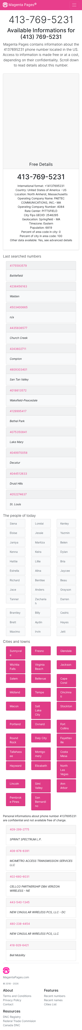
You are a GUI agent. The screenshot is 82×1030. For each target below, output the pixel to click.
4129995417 (18, 411)
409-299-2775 (19, 829)
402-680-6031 (19, 876)
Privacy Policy (12, 1000)
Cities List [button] (50, 1004)
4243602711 (18, 348)
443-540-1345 (20, 902)
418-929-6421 (19, 945)
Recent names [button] (53, 1000)
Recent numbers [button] (54, 996)
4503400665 (19, 307)
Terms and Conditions (17, 996)
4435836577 (18, 328)
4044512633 (18, 473)
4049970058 (18, 452)
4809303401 (18, 369)
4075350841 (18, 432)
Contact (8, 1004)
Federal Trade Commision (19, 1021)
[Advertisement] (41, 119)
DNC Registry (12, 1016)
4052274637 (18, 494)
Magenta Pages (22, 4)
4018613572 (18, 390)
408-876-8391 (19, 850)
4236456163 (18, 286)
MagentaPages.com (16, 977)
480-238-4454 (20, 923)
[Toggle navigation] (74, 5)
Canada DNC (11, 1025)
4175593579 (18, 265)
